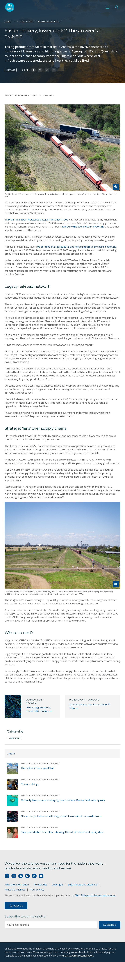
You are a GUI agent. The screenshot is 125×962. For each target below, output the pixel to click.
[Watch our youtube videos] (41, 876)
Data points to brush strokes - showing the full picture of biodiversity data (62, 832)
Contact (10, 70)
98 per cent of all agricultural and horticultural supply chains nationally (76, 246)
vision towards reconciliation (77, 955)
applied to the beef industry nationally (82, 226)
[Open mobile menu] (107, 7)
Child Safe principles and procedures (95, 895)
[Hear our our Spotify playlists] (27, 876)
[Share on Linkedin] (47, 70)
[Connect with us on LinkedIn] (20, 876)
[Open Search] (116, 7)
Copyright (57, 884)
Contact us (16, 905)
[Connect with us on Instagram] (13, 876)
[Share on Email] (54, 70)
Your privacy (37, 889)
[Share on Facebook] (33, 70)
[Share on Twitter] (40, 70)
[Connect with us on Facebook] (7, 876)
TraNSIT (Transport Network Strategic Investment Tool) (36, 219)
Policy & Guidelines (15, 889)
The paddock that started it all (37, 768)
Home (7, 21)
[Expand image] (62, 147)
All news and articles (48, 21)
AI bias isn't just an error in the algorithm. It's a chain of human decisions (61, 816)
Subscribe (109, 924)
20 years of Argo (30, 784)
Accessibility (40, 884)
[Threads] (34, 876)
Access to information (17, 884)
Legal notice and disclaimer (83, 884)
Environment (14, 738)
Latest (11, 753)
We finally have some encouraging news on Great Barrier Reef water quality (63, 800)
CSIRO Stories (26, 21)
